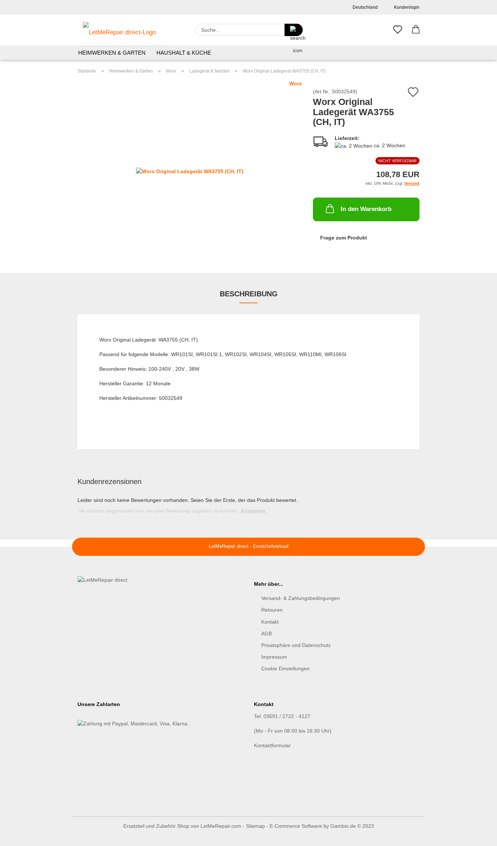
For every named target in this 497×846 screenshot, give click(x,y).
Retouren (272, 610)
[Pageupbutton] (477, 835)
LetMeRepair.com (220, 826)
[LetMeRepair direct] (119, 30)
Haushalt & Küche (183, 53)
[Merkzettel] (398, 30)
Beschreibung (249, 294)
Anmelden (253, 511)
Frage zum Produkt (343, 238)
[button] (416, 30)
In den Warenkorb (366, 209)
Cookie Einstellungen (285, 668)
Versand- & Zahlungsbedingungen (300, 598)
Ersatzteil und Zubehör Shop (156, 826)
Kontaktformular (272, 745)
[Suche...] (294, 30)
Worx (295, 83)
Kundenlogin (406, 7)
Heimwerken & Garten (112, 53)
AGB (266, 633)
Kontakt (270, 622)
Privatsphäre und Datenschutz (296, 645)
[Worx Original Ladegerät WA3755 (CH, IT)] (189, 171)
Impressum (274, 657)
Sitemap (255, 826)
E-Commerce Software (296, 826)
